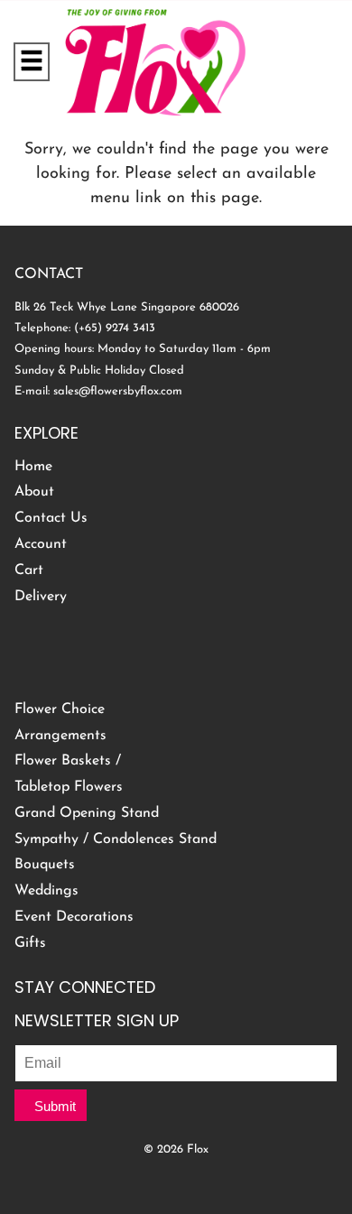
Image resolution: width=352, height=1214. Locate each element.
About (34, 492)
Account (40, 544)
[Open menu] (32, 61)
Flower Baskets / (67, 761)
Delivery (40, 596)
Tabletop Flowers (68, 787)
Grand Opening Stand (86, 813)
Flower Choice (59, 709)
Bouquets (44, 864)
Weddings (46, 891)
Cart (28, 570)
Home (33, 466)
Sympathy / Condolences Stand (115, 839)
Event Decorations (74, 917)
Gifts (30, 943)
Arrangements (60, 735)
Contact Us (51, 518)
